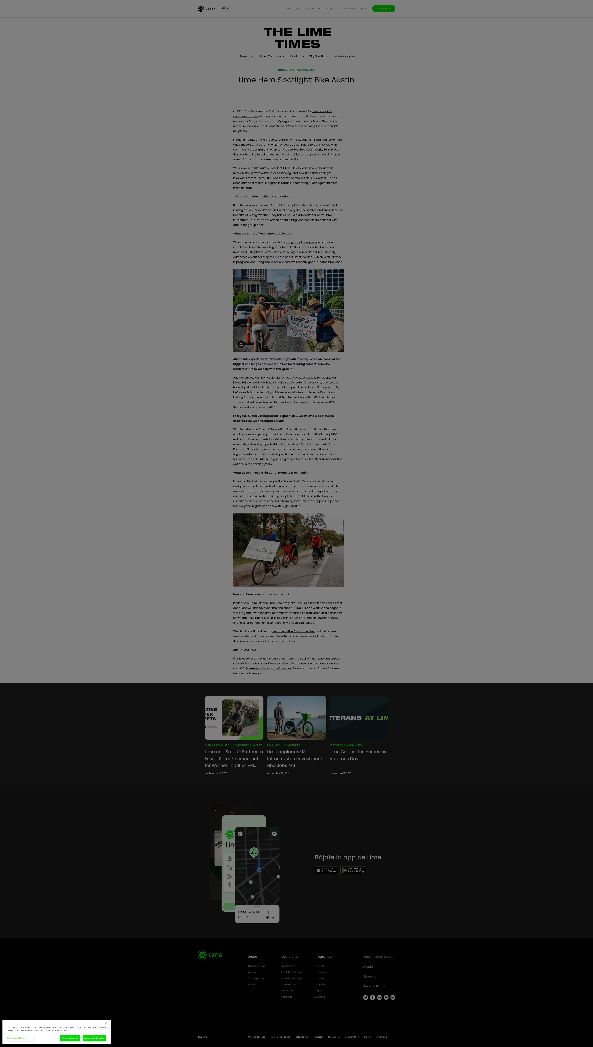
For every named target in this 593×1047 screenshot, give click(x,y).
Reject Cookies (70, 1038)
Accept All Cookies (94, 1038)
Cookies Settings (16, 1038)
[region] (56, 1032)
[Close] (105, 1023)
